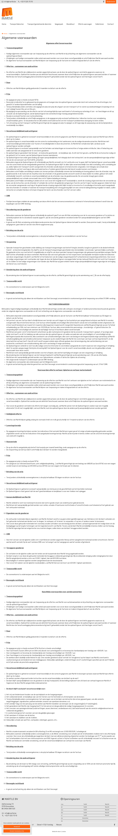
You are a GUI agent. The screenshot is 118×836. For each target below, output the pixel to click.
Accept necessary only (17, 831)
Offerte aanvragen (85, 24)
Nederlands (111, 2)
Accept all (17, 826)
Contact (110, 24)
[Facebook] (103, 1)
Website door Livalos (59, 831)
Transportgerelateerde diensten (39, 24)
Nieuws (59, 825)
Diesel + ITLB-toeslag (45, 825)
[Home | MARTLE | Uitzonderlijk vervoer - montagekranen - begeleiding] (11, 13)
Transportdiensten (17, 24)
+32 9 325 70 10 (26, 2)
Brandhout (71, 24)
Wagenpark (59, 24)
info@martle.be (10, 2)
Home (4, 24)
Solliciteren (99, 24)
